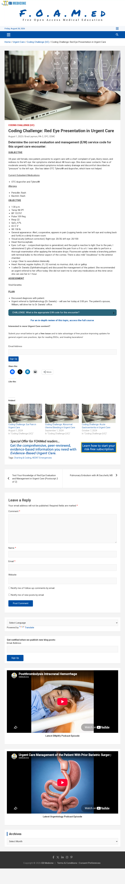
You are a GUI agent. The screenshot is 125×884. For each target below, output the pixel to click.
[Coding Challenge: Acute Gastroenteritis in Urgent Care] (99, 413)
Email (11, 561)
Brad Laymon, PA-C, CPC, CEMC (40, 136)
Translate (29, 627)
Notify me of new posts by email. (27, 595)
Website (12, 574)
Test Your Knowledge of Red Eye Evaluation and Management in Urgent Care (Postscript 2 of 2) (35, 478)
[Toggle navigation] (9, 34)
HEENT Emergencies (42, 458)
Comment (14, 511)
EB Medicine (47, 863)
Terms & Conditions (67, 863)
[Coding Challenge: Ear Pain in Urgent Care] (25, 413)
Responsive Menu (117, 28)
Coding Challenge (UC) (21, 125)
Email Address (15, 346)
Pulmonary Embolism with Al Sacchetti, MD (91, 475)
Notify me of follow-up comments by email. (33, 588)
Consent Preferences (89, 863)
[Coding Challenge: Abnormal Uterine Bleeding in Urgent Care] (62, 413)
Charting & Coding (22, 458)
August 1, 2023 (15, 136)
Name (12, 548)
